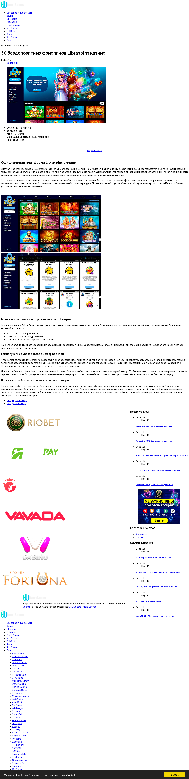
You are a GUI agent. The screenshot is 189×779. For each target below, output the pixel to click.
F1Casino (16, 668)
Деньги (139, 537)
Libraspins (12, 18)
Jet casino (12, 21)
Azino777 (17, 750)
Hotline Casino (19, 686)
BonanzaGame (19, 689)
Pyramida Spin (19, 763)
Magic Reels (18, 665)
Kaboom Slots (19, 753)
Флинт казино (19, 760)
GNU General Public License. (82, 606)
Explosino (17, 741)
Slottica (16, 717)
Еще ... (10, 40)
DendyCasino (19, 683)
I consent (174, 774)
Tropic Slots (18, 744)
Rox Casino (12, 37)
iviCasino (16, 738)
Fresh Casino (13, 24)
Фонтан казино (20, 656)
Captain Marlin (19, 735)
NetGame (17, 705)
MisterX (16, 711)
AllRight (16, 726)
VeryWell (16, 747)
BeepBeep (17, 693)
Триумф (16, 729)
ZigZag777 (17, 671)
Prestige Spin (19, 674)
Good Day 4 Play (20, 680)
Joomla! (27, 606)
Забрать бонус (94, 150)
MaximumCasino (20, 696)
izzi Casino (12, 28)
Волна (10, 15)
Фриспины (12, 63)
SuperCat (17, 714)
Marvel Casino (19, 662)
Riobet (10, 34)
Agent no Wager (20, 732)
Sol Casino (12, 31)
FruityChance (19, 720)
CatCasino (17, 769)
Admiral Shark (19, 653)
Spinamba (17, 659)
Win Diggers (18, 708)
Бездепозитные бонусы (19, 12)
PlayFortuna (18, 756)
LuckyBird (17, 723)
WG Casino (18, 699)
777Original (18, 677)
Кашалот (16, 766)
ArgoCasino (18, 702)
